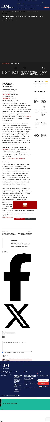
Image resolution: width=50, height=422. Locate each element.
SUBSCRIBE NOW (19, 218)
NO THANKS (30, 218)
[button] (25, 210)
